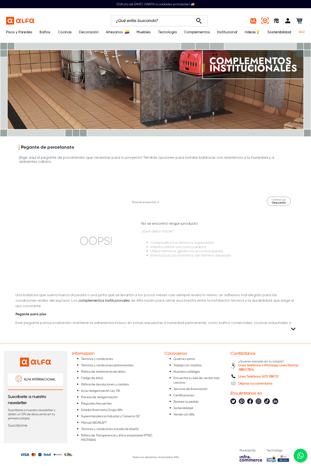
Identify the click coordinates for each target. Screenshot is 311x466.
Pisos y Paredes (19, 32)
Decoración (89, 32)
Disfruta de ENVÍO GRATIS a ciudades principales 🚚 (155, 4)
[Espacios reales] (265, 20)
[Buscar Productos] (198, 19)
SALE (301, 32)
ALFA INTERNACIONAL (40, 379)
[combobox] (159, 20)
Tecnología (167, 32)
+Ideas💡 (252, 32)
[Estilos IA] (253, 20)
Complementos (197, 32)
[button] (287, 20)
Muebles (144, 32)
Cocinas (65, 32)
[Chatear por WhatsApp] (300, 455)
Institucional (227, 32)
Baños (45, 32)
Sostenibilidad (279, 32)
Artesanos (114, 32)
